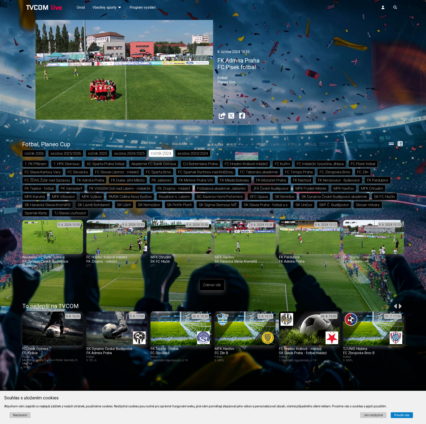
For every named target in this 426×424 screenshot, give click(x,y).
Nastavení (20, 415)
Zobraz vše (212, 285)
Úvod (81, 7)
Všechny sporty (105, 7)
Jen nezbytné (373, 415)
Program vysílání (143, 7)
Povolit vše (401, 415)
